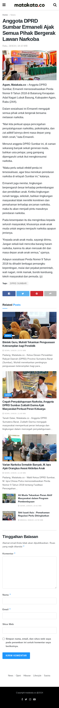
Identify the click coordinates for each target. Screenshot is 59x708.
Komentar (9, 553)
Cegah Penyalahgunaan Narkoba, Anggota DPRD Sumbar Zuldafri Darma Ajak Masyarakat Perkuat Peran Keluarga (28, 405)
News (13, 15)
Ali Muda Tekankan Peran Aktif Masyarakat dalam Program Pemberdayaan (35, 498)
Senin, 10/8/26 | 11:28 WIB (15, 473)
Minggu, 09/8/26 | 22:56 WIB (31, 520)
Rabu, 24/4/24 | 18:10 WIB (15, 46)
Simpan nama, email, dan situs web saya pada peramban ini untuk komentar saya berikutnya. (28, 642)
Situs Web (8, 624)
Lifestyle (37, 675)
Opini (18, 675)
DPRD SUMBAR (18, 283)
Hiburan (27, 675)
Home (5, 15)
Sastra (47, 675)
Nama (6, 594)
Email (6, 609)
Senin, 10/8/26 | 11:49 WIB (15, 413)
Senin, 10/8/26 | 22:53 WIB (15, 350)
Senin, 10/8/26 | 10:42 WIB (30, 506)
